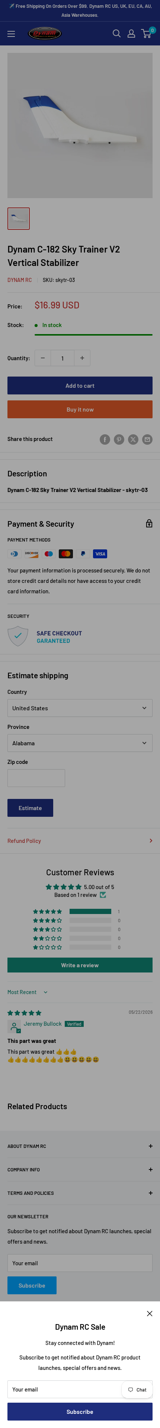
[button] (48, 911)
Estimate (30, 807)
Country (17, 691)
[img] (24, 1012)
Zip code (17, 761)
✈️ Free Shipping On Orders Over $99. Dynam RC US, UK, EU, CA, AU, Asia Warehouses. (80, 10)
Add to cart (80, 385)
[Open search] (117, 33)
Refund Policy (24, 840)
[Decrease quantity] (43, 358)
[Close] (150, 1312)
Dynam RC (19, 280)
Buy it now (80, 409)
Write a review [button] (80, 964)
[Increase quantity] (82, 358)
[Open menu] (11, 34)
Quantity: (18, 358)
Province (18, 726)
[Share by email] (147, 438)
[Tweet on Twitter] (133, 438)
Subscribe (80, 1411)
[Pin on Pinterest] (119, 438)
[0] (146, 33)
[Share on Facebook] (105, 438)
